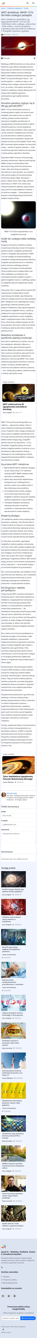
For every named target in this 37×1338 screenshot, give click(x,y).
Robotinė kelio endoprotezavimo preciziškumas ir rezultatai (12, 982)
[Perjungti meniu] (33, 3)
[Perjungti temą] (3, 1329)
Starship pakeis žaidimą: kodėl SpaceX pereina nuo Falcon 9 (12, 1073)
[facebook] (3, 1296)
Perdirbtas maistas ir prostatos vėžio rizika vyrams (10, 1043)
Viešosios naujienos (14, 8)
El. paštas (4, 821)
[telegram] (9, 1296)
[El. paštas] (14, 1296)
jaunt (3, 8)
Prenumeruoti (29, 1318)
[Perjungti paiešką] (27, 3)
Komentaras (5, 830)
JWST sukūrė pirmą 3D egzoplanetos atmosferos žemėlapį (15, 407)
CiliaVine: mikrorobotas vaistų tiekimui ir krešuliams (11, 919)
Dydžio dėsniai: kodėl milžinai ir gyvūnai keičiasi (12, 1224)
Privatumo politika (10, 1280)
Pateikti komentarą (10, 846)
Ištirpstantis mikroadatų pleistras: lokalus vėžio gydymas (12, 1103)
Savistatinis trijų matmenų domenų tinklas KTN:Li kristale (13, 1136)
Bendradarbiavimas (10, 1283)
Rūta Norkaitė (12, 793)
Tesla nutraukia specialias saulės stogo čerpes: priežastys (12, 1196)
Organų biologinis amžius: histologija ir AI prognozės (12, 1014)
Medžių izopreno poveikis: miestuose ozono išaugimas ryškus (13, 1166)
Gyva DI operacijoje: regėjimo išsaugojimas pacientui (11, 949)
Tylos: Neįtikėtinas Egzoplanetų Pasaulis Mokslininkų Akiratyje (18, 777)
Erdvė (26, 8)
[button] (34, 58)
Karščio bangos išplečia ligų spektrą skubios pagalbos (13, 890)
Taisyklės (6, 1277)
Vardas (3, 812)
